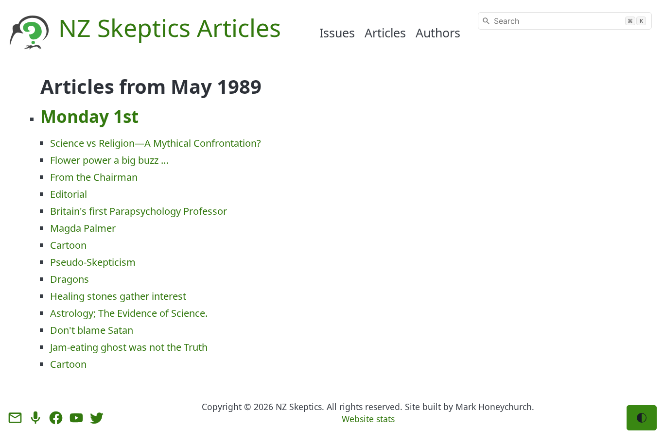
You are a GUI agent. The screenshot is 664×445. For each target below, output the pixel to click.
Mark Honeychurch (493, 406)
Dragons (69, 279)
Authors (438, 32)
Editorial (68, 194)
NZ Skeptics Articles (169, 27)
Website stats (368, 419)
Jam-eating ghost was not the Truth (129, 347)
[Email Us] (15, 418)
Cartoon (68, 245)
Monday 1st (89, 116)
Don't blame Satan (91, 330)
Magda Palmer (83, 228)
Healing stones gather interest (118, 296)
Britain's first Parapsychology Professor (138, 211)
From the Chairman (94, 177)
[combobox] (565, 21)
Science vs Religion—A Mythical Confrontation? (155, 143)
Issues (337, 32)
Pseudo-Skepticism (93, 262)
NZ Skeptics (299, 406)
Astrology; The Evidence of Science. (129, 313)
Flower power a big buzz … (109, 160)
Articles (385, 32)
